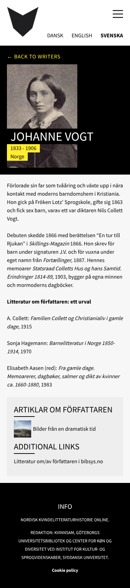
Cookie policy (65, 570)
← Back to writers (34, 56)
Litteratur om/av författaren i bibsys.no (58, 461)
